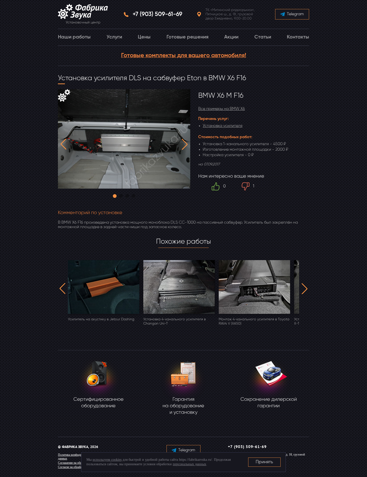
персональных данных (189, 464)
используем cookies (107, 460)
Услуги (114, 37)
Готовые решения (187, 37)
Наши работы (74, 37)
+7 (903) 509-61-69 (157, 14)
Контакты (298, 37)
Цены (144, 37)
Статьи (262, 37)
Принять (264, 462)
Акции (231, 37)
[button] (63, 144)
